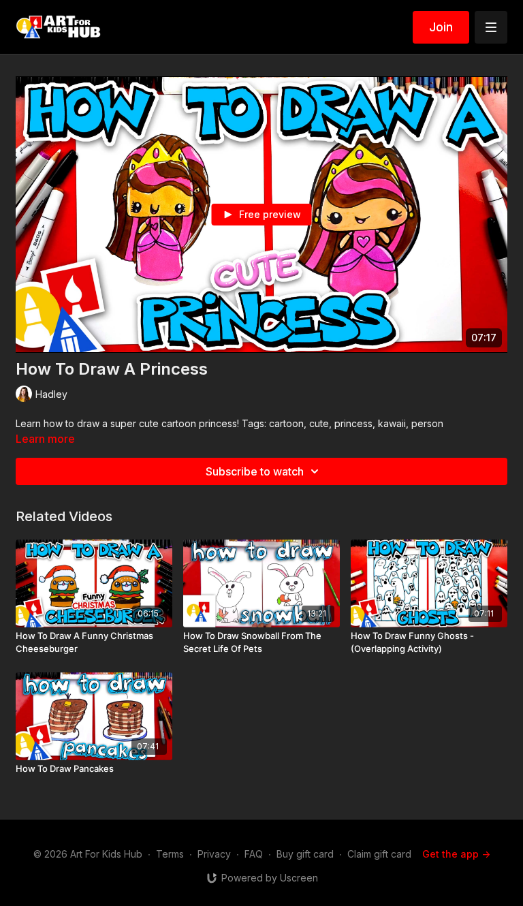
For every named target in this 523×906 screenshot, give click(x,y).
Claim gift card (379, 854)
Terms (170, 854)
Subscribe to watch (255, 471)
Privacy (214, 854)
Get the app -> (456, 854)
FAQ (253, 854)
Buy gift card (305, 854)
